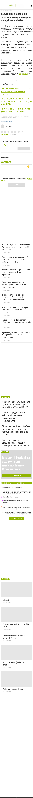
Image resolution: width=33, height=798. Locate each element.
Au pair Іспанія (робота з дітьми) (13, 663)
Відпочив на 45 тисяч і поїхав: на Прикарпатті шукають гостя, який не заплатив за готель (16, 430)
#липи (10, 121)
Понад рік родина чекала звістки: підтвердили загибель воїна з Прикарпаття (14, 416)
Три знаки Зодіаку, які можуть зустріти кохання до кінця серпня (15, 309)
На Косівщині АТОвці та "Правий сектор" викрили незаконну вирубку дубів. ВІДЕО (16, 102)
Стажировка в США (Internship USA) (16, 625)
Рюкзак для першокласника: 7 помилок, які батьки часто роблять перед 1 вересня (15, 259)
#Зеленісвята (4, 121)
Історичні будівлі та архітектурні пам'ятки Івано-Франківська (16, 463)
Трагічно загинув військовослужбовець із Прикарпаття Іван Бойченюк (16, 443)
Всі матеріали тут (16, 475)
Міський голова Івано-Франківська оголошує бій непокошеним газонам (16, 91)
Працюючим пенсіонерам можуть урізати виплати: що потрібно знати (14, 284)
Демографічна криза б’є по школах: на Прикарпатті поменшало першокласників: (14, 297)
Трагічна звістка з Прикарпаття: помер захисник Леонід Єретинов (16, 272)
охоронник (7, 600)
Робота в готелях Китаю (13, 689)
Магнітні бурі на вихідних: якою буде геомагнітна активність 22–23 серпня (16, 247)
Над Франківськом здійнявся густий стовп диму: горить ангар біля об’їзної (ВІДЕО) (16, 404)
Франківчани (23, 74)
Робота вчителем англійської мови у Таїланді (15, 637)
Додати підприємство (16, 518)
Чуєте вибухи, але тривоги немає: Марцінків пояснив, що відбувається (16, 334)
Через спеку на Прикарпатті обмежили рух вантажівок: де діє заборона (16, 322)
